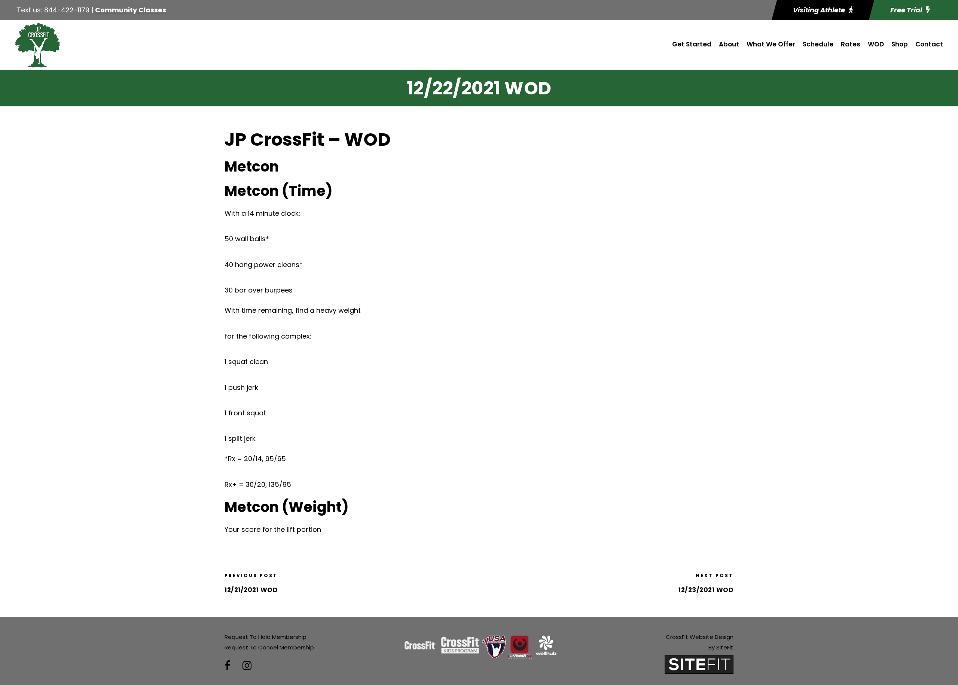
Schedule (818, 44)
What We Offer (771, 44)
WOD (876, 44)
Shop (899, 44)
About (729, 44)
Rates (850, 44)
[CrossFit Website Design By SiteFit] (699, 664)
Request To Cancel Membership (269, 647)
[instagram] (246, 666)
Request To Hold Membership (265, 637)
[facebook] (228, 666)
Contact (929, 44)
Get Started (691, 44)
